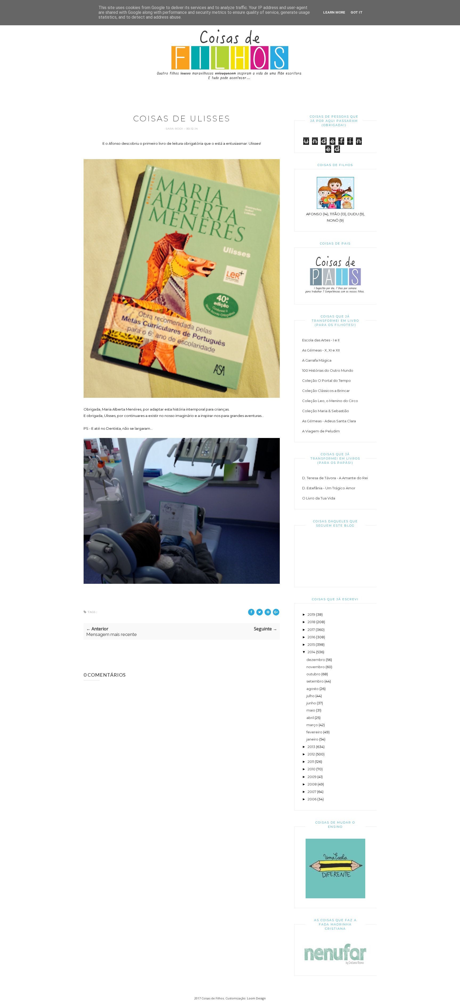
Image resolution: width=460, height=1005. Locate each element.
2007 (312, 791)
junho (311, 703)
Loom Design (256, 998)
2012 (311, 754)
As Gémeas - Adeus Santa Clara (329, 421)
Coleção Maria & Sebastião (325, 411)
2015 (311, 644)
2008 (312, 784)
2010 (311, 769)
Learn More (334, 12)
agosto (312, 688)
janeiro (312, 739)
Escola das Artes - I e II (320, 340)
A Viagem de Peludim (321, 431)
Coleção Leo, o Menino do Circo (330, 401)
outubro (313, 674)
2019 (311, 614)
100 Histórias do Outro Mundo (327, 370)
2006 (312, 799)
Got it (357, 12)
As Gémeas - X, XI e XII (321, 350)
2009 (312, 777)
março (312, 725)
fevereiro (314, 732)
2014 (311, 652)
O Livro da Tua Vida (318, 498)
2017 (311, 629)
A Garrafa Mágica (316, 360)
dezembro (315, 659)
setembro (315, 681)
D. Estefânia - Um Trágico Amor (328, 488)
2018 (311, 622)
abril (310, 718)
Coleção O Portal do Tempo (326, 380)
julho (310, 696)
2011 (311, 761)
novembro (315, 667)
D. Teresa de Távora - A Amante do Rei (335, 478)
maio (310, 710)
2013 (311, 747)
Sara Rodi (175, 128)
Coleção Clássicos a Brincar (326, 390)
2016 (311, 637)
